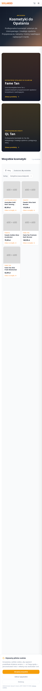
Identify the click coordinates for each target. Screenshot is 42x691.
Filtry (9, 170)
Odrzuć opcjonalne (21, 677)
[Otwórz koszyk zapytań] (34, 3)
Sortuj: (5, 176)
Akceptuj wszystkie (21, 672)
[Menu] (38, 3)
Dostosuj (21, 682)
